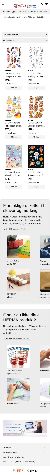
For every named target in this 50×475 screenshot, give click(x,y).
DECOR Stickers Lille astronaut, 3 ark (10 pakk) (35, 174)
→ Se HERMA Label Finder (15, 229)
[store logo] (25, 4)
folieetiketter (12, 297)
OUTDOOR (12, 294)
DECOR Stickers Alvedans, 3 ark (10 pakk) (12, 174)
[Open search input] (42, 4)
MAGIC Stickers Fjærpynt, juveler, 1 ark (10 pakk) (13, 75)
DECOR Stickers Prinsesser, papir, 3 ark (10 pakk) (13, 124)
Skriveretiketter (13, 261)
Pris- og (43, 261)
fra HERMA (11, 264)
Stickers (32, 17)
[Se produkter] (25, 428)
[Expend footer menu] (46, 453)
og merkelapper (13, 373)
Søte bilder (41, 17)
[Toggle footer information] (46, 448)
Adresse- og (45, 294)
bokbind (43, 407)
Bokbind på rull (13, 404)
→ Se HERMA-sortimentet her (16, 338)
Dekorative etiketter (15, 370)
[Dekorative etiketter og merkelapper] (18, 356)
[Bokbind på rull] (18, 389)
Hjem (6, 17)
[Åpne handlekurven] (46, 4)
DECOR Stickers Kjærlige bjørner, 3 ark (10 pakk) (35, 124)
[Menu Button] (3, 4)
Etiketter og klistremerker (18, 17)
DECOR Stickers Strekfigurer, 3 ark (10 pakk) (36, 75)
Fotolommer (45, 370)
